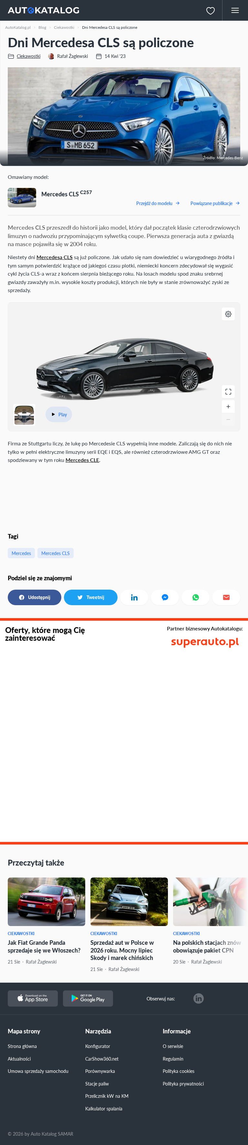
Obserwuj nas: (161, 998)
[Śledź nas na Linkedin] (198, 998)
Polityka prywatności (183, 1083)
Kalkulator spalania (103, 1108)
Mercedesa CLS (54, 257)
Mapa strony (24, 1031)
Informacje (177, 1031)
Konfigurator (97, 1046)
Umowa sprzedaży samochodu (38, 1071)
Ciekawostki (21, 933)
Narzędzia (98, 1031)
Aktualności (19, 1058)
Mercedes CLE (82, 459)
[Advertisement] (124, 496)
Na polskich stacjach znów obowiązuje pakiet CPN (207, 946)
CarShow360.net (102, 1058)
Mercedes (21, 553)
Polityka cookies (178, 1071)
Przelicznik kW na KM (107, 1096)
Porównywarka (100, 1071)
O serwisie (173, 1046)
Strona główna (22, 1046)
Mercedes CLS (55, 553)
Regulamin (173, 1058)
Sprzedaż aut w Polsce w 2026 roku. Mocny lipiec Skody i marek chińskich (122, 950)
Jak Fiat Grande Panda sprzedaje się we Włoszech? (44, 946)
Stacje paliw (97, 1083)
